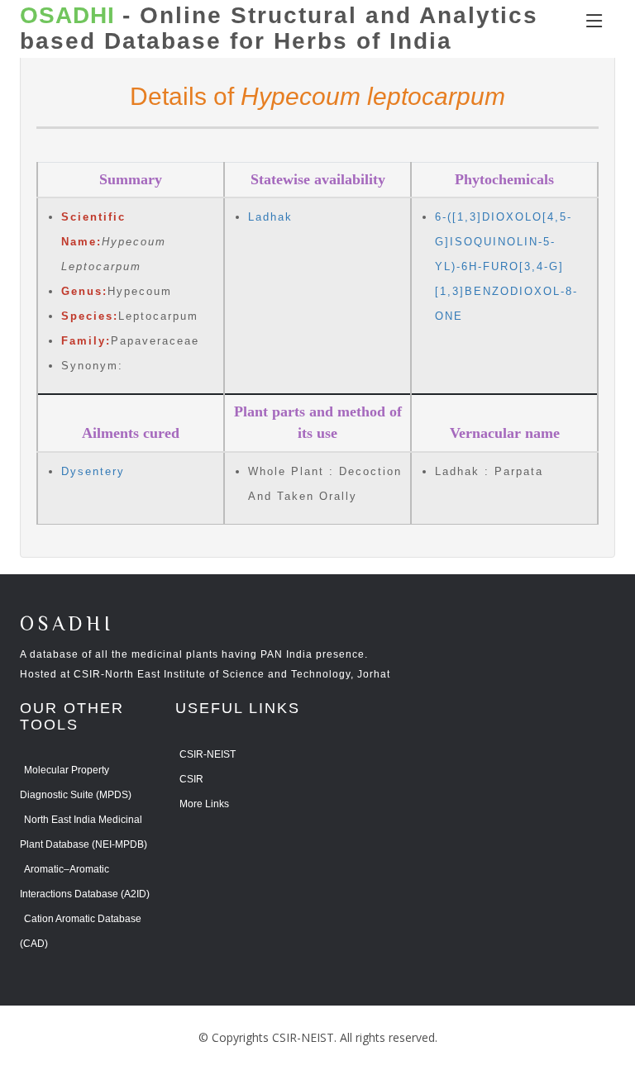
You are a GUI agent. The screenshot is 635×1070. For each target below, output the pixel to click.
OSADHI (67, 625)
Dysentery (93, 471)
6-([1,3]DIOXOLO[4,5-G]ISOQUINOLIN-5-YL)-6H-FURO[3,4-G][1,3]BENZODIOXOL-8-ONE (506, 266)
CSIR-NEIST (207, 754)
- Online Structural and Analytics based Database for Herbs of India (279, 28)
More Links (204, 804)
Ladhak (270, 217)
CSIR (191, 779)
